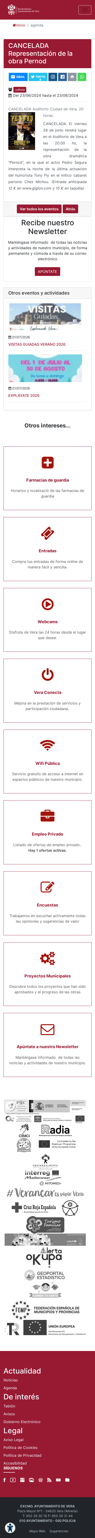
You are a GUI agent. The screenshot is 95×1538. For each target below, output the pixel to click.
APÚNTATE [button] (47, 271)
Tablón (9, 1406)
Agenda (10, 1388)
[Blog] (41, 1480)
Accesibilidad (15, 1463)
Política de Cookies (20, 1447)
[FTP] (67, 1480)
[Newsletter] (58, 1480)
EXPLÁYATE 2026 (23, 395)
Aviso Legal (13, 1440)
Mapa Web (37, 1531)
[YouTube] (13, 1480)
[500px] (31, 1480)
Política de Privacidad (22, 1455)
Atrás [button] (70, 209)
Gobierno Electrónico (22, 1422)
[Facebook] (4, 1480)
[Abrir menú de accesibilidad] (10, 1527)
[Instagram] (22, 1480)
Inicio (20, 25)
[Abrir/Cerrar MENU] (84, 10)
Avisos (9, 1414)
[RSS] (49, 1480)
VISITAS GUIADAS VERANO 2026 (36, 344)
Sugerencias (59, 1531)
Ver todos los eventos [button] (39, 209)
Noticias (10, 1380)
